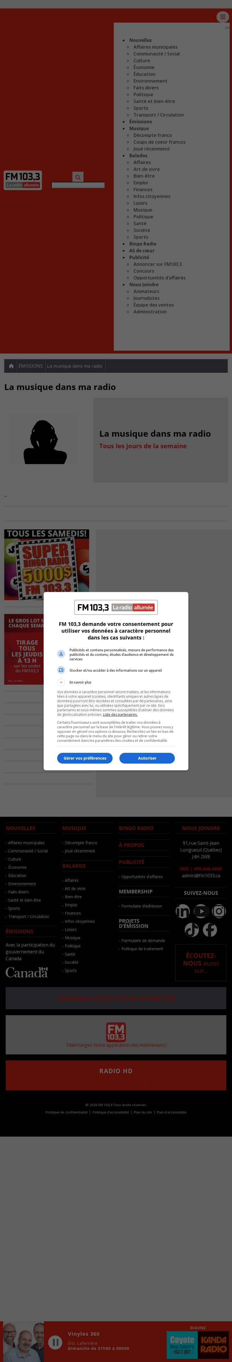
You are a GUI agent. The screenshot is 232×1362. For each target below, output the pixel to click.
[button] (116, 682)
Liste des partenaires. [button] (120, 714)
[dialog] (116, 681)
